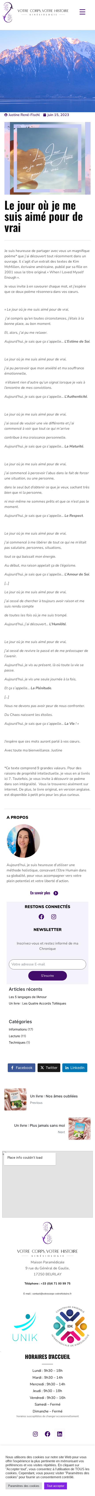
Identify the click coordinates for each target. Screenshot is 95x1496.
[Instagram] (35, 1433)
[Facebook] (47, 1433)
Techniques (17, 1042)
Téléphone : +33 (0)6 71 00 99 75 (47, 1284)
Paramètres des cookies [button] (23, 1486)
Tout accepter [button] (55, 1486)
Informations (18, 1029)
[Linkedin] (59, 1433)
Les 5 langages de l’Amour (28, 997)
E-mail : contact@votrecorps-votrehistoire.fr (47, 1293)
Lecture (14, 1036)
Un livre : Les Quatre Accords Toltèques (37, 1003)
